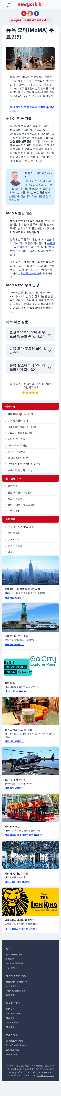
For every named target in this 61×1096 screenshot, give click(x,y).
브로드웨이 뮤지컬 (17, 445)
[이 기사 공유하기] (51, 36)
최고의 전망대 (15, 498)
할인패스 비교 (12, 1049)
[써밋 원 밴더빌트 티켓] (30, 855)
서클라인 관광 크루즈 (15, 990)
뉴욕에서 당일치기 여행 (20, 470)
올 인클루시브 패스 (24, 247)
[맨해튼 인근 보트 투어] (30, 617)
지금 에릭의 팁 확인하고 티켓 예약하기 (24, 834)
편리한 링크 (12, 1034)
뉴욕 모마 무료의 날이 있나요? (28, 350)
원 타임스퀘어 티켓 (18, 457)
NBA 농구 (10, 1009)
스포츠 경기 (14, 511)
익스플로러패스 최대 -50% (22, 426)
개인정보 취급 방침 (14, 963)
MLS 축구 (10, 1027)
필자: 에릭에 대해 (14, 954)
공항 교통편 (14, 533)
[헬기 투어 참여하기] (30, 761)
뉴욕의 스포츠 (13, 1002)
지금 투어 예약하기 (14, 788)
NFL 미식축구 (12, 1022)
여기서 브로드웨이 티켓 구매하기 (21, 928)
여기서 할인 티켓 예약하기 (17, 881)
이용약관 (10, 958)
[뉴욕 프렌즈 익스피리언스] (30, 711)
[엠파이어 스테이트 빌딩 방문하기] (30, 570)
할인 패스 (31, 180)
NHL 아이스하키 (13, 1013)
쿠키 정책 (10, 967)
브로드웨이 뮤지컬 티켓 (16, 981)
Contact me (11, 1054)
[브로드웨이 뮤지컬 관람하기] (30, 902)
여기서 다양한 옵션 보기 (16, 691)
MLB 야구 (10, 1017)
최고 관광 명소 (12, 986)
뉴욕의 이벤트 (15, 545)
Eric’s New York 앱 (14, 1040)
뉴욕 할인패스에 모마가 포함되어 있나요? (27, 367)
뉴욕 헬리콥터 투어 (18, 420)
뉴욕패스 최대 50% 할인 (20, 432)
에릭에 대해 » (44, 173)
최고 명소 (13, 486)
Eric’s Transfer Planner (17, 1045)
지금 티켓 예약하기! (14, 597)
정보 (8, 948)
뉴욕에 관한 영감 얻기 (16, 975)
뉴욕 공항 (10, 995)
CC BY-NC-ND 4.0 (45, 1075)
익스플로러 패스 (30, 273)
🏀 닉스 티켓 (20, 414)
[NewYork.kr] (30, 4)
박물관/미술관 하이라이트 (21, 504)
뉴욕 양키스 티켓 (17, 439)
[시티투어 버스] (30, 808)
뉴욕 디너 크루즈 (17, 451)
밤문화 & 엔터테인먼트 (20, 492)
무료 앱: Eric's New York (21, 526)
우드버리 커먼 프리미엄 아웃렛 (24, 464)
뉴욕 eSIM (13, 539)
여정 (10, 551)
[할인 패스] (30, 664)
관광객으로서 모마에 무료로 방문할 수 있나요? (27, 334)
